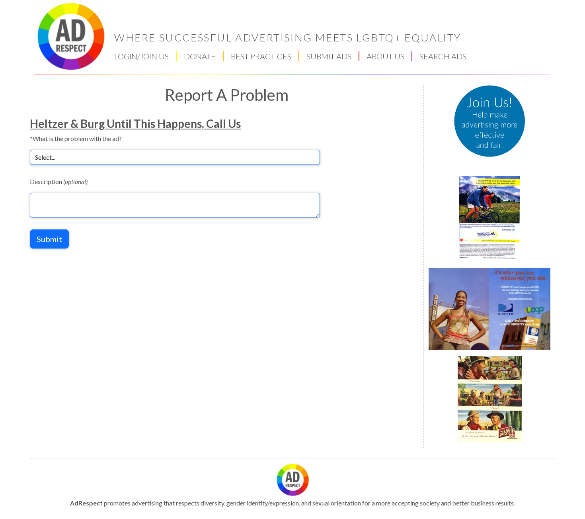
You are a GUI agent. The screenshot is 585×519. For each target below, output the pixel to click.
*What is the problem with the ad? (76, 138)
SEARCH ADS (442, 56)
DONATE (200, 56)
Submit (49, 239)
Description (59, 181)
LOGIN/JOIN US (141, 56)
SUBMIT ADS (328, 56)
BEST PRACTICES (261, 56)
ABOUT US (385, 56)
